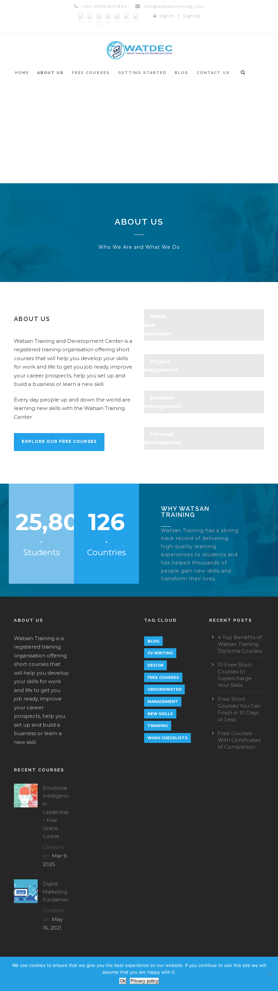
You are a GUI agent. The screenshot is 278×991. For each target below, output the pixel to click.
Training (157, 725)
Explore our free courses (59, 441)
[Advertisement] (139, 132)
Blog (181, 73)
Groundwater (164, 689)
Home (22, 73)
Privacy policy (144, 981)
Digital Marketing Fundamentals (60, 892)
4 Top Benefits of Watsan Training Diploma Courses (240, 644)
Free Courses (91, 73)
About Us (50, 73)
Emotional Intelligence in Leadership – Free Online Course (57, 812)
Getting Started (142, 73)
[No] (269, 974)
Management (162, 701)
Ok (123, 981)
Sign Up (191, 15)
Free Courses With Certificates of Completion (239, 740)
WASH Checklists (167, 737)
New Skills (160, 713)
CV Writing (160, 653)
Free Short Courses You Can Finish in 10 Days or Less (239, 709)
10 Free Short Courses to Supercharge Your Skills (235, 674)
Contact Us (213, 73)
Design (155, 665)
